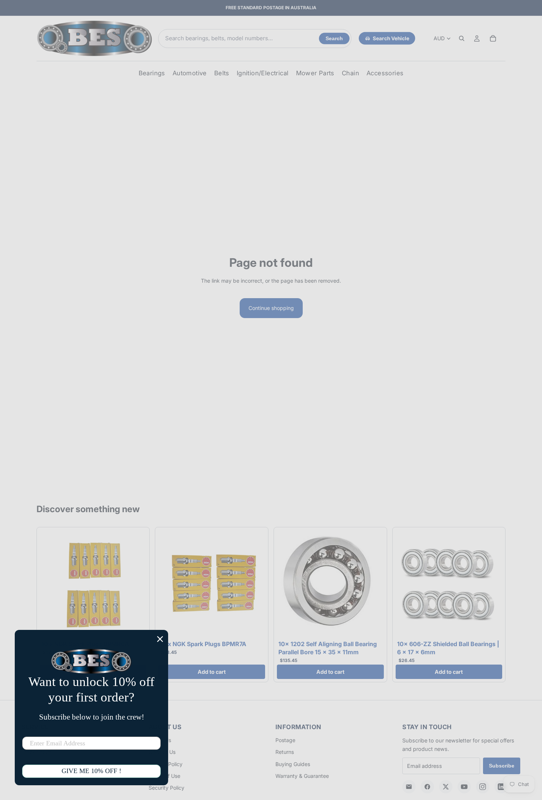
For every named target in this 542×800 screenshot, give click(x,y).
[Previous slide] (51, 584)
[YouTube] (464, 786)
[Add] (135, 626)
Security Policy (166, 788)
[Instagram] (482, 786)
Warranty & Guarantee (302, 776)
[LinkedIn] (501, 786)
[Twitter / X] (445, 786)
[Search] (462, 38)
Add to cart (212, 672)
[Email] (409, 786)
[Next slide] (135, 584)
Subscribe (501, 766)
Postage (285, 740)
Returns (284, 752)
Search (334, 38)
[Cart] (493, 38)
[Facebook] (427, 786)
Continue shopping (271, 308)
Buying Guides (292, 764)
